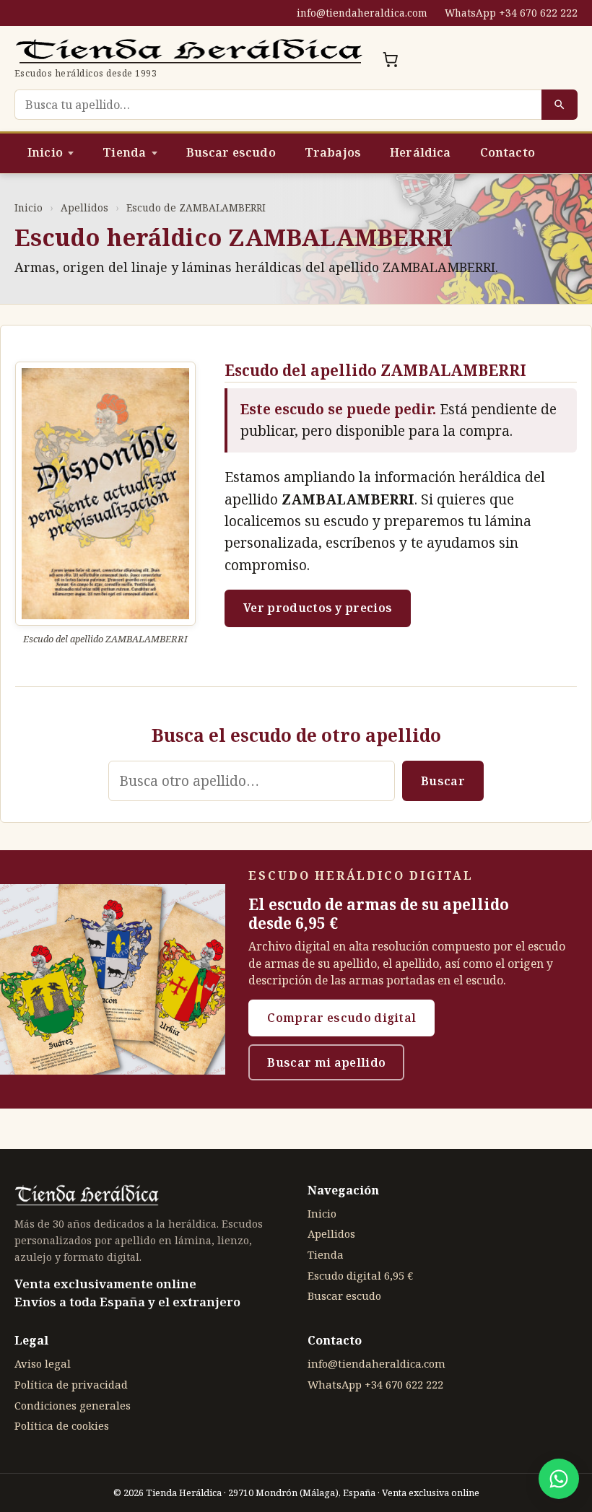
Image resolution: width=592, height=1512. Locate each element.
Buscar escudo (231, 152)
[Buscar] (559, 104)
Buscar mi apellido (326, 1062)
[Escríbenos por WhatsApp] (559, 1479)
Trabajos (333, 152)
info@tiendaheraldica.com (362, 12)
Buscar (443, 781)
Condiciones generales (72, 1405)
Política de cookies (61, 1425)
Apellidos (84, 207)
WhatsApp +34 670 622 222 (511, 12)
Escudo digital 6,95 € (360, 1275)
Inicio (45, 152)
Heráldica (420, 152)
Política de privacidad (71, 1384)
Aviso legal (42, 1363)
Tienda (124, 152)
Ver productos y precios (317, 608)
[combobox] (277, 104)
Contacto (507, 152)
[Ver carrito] (390, 59)
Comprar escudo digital (341, 1018)
